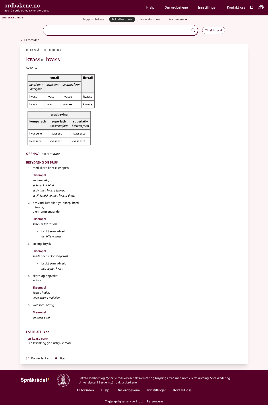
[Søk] (193, 30)
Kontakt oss (236, 7)
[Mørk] (251, 7)
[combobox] (116, 30)
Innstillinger (207, 7)
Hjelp (150, 7)
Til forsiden (31, 40)
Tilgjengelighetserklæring (122, 401)
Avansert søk (176, 19)
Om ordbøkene (176, 7)
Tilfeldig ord (213, 30)
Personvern (155, 401)
